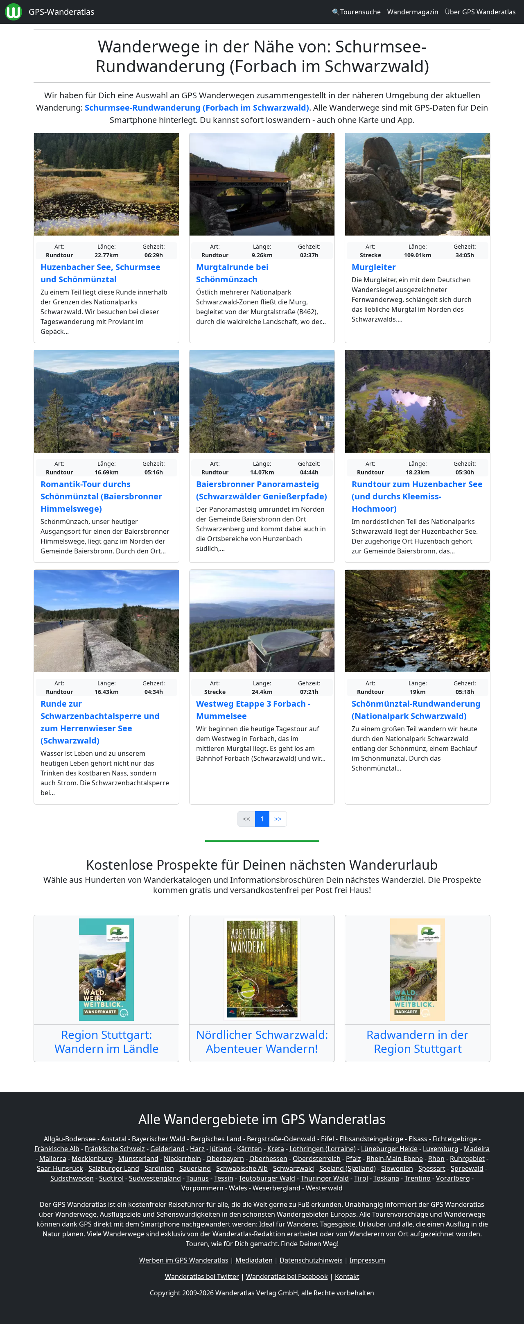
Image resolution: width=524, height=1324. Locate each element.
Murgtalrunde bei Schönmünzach (232, 273)
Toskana (386, 1178)
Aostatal (113, 1138)
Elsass (418, 1138)
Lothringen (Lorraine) (322, 1148)
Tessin (223, 1178)
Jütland (221, 1148)
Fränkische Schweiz (115, 1148)
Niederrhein (182, 1158)
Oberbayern (225, 1158)
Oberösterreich (317, 1158)
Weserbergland (276, 1188)
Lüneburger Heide (389, 1148)
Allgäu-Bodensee (70, 1138)
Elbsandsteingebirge (371, 1138)
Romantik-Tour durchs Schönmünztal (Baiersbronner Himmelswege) (101, 496)
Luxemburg (440, 1148)
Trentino (417, 1178)
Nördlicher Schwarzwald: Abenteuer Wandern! (262, 1041)
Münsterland (138, 1158)
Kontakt (347, 1276)
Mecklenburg (92, 1158)
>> (278, 818)
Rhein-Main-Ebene (394, 1158)
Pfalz (353, 1158)
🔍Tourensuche (356, 11)
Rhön (436, 1158)
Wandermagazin (412, 11)
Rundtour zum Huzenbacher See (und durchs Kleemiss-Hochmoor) (417, 496)
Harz (197, 1148)
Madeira (477, 1148)
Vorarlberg (453, 1178)
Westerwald (324, 1188)
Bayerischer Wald (158, 1138)
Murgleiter (374, 266)
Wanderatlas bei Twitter (202, 1276)
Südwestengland (155, 1178)
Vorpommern (202, 1188)
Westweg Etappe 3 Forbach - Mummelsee (253, 709)
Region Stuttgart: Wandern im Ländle (106, 1041)
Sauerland (195, 1168)
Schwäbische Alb (242, 1168)
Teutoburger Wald (267, 1178)
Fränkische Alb (56, 1148)
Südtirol (111, 1178)
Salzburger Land (113, 1168)
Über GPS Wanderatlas (480, 11)
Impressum (367, 1260)
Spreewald (467, 1168)
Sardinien (159, 1168)
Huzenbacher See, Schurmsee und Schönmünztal (100, 273)
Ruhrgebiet (467, 1158)
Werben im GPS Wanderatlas (183, 1260)
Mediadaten (254, 1260)
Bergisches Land (216, 1138)
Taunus (197, 1178)
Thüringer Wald (324, 1178)
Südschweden (72, 1178)
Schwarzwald (293, 1168)
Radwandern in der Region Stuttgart (417, 1041)
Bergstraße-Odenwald (281, 1138)
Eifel (327, 1138)
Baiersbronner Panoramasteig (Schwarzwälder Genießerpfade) (261, 490)
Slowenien (397, 1168)
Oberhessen (268, 1158)
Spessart (431, 1168)
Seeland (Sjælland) (347, 1168)
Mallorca (52, 1158)
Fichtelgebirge (455, 1138)
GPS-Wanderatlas (62, 11)
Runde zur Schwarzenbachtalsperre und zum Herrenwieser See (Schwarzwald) (100, 722)
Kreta (275, 1148)
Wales (238, 1188)
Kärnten (249, 1148)
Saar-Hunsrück (60, 1168)
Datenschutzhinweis (311, 1260)
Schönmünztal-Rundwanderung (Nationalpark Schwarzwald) (416, 709)
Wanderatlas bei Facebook (287, 1276)
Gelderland (167, 1148)
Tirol (361, 1178)
